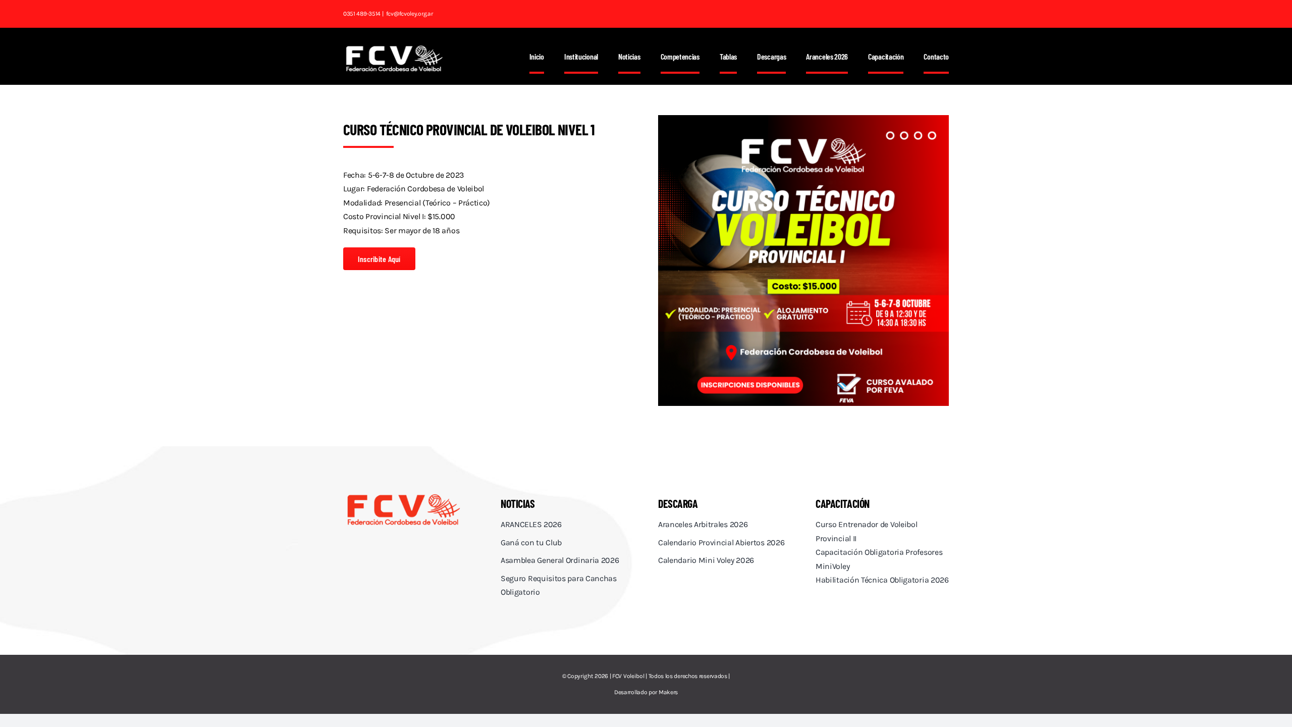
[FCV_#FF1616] (403, 495)
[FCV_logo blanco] (394, 49)
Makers (668, 692)
